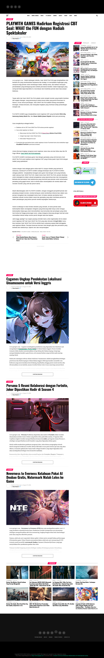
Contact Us (67, 637)
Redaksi (50, 637)
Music (42, 15)
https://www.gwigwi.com (38, 655)
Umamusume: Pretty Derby (27, 349)
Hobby (65, 15)
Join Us (45, 637)
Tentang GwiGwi (38, 637)
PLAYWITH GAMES (26, 231)
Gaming (55, 15)
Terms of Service (58, 637)
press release (35, 231)
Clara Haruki (15, 38)
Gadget (60, 15)
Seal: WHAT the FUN (45, 231)
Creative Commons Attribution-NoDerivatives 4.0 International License (70, 655)
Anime (75, 15)
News (28, 15)
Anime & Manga (35, 15)
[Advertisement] (40, 257)
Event (70, 15)
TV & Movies (48, 15)
